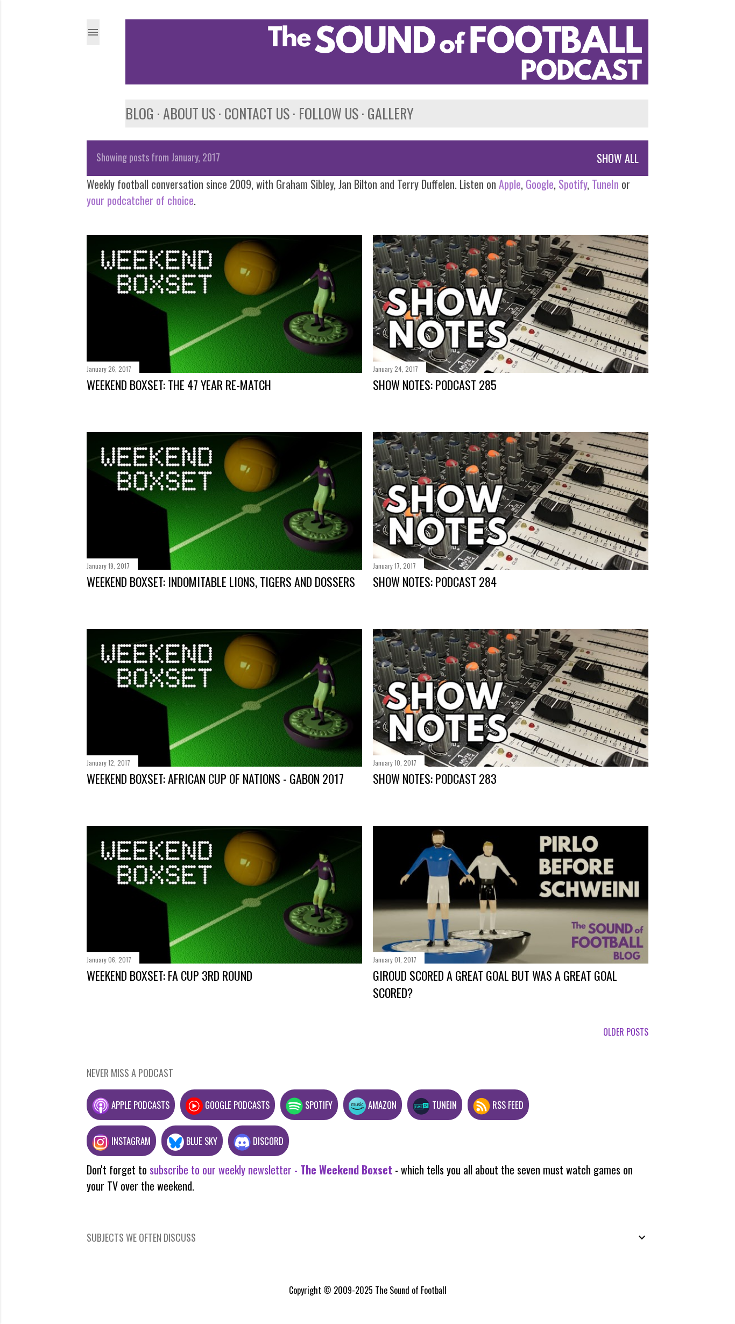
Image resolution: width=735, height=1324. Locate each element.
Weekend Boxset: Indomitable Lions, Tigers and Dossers (221, 581)
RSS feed (507, 1104)
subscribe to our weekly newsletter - (271, 1170)
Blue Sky (200, 1141)
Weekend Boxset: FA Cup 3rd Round (169, 975)
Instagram (130, 1141)
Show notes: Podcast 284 (435, 581)
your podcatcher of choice (140, 200)
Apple (510, 184)
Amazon (381, 1104)
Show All (618, 158)
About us (189, 113)
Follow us (328, 113)
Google (538, 184)
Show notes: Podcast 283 (435, 778)
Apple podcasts (139, 1104)
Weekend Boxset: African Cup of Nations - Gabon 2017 (215, 778)
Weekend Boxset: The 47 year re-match (179, 384)
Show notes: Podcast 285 (435, 384)
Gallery (390, 113)
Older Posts (625, 1031)
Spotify (573, 184)
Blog (139, 113)
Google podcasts (236, 1104)
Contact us (256, 113)
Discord (267, 1141)
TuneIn (605, 184)
